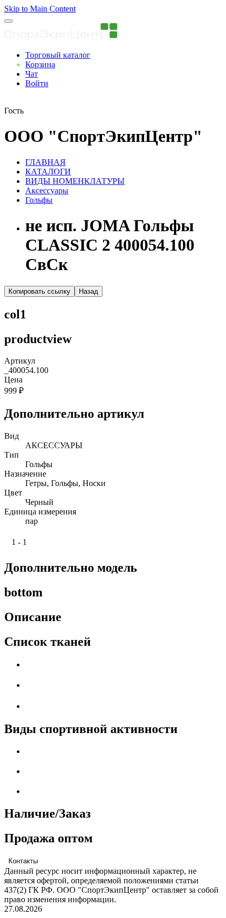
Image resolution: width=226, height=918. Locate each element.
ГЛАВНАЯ (45, 162)
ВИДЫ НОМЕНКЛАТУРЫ (75, 181)
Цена (13, 379)
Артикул (19, 360)
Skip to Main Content (40, 8)
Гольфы (39, 199)
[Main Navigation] (8, 21)
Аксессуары (46, 190)
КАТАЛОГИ (48, 171)
